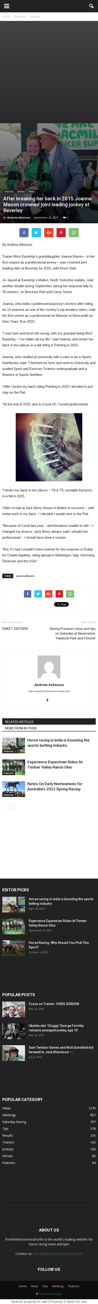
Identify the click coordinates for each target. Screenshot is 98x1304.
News (31, 191)
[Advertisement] (49, 72)
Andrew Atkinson (18, 217)
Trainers (8, 1142)
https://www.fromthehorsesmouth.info (49, 691)
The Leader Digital (50, 1294)
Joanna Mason (25, 576)
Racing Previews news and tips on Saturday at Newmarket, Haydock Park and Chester (73, 633)
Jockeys (21, 191)
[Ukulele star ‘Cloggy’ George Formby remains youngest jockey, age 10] (13, 1031)
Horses (7, 1156)
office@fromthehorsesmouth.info (58, 1253)
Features (9, 191)
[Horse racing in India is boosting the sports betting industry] (13, 745)
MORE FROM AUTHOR (21, 728)
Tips (5, 1128)
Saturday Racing (14, 1122)
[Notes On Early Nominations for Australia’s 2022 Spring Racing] (13, 789)
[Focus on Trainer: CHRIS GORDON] (13, 1009)
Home (23, 1286)
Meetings (9, 1115)
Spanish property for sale (29, 1301)
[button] (91, 6)
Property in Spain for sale (68, 1301)
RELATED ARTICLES (19, 722)
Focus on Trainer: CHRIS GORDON (54, 1004)
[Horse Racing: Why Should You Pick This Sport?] (13, 948)
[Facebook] (49, 701)
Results (7, 1135)
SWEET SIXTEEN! (15, 629)
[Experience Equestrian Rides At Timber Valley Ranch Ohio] (13, 767)
